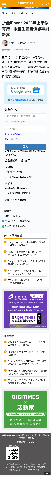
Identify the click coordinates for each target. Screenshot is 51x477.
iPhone (17, 216)
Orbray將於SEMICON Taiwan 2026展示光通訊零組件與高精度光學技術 (27, 363)
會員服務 (15, 435)
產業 (13, 13)
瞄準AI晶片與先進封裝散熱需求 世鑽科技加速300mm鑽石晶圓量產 (27, 372)
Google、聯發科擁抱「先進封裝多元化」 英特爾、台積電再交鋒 (27, 263)
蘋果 (7, 216)
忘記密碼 (8, 134)
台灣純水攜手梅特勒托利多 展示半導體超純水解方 (26, 353)
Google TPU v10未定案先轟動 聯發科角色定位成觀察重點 (27, 244)
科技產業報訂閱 (26, 435)
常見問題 (21, 438)
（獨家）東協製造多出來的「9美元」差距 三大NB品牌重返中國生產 (27, 253)
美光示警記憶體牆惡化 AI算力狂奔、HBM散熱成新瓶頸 (26, 281)
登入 (25, 146)
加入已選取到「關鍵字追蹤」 (18, 221)
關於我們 (6, 435)
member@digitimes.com (16, 188)
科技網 (4, 13)
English (32, 442)
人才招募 (30, 438)
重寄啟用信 (17, 134)
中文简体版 (21, 442)
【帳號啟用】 (11, 154)
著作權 (37, 435)
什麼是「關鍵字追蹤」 (15, 226)
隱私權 (45, 435)
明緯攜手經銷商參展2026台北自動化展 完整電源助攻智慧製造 (26, 344)
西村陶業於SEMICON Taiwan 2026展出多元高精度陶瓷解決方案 (27, 382)
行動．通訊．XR (26, 13)
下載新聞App (12, 446)
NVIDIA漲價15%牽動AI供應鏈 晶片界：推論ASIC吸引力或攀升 (25, 272)
